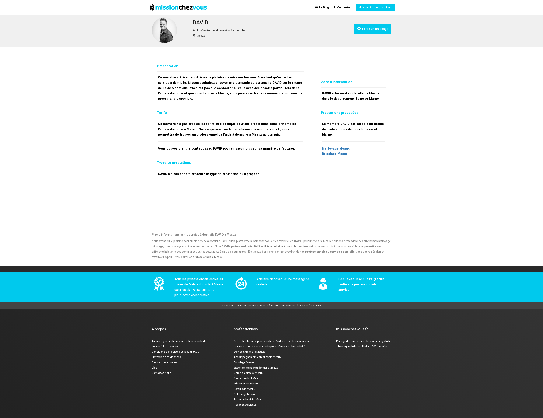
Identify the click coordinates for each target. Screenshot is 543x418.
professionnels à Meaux (207, 257)
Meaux (201, 35)
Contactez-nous (161, 373)
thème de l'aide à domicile (280, 246)
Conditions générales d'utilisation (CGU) (176, 351)
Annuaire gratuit (161, 341)
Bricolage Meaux (335, 154)
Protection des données (166, 357)
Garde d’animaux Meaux (248, 373)
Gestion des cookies (164, 362)
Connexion (343, 7)
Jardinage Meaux (244, 388)
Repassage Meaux (245, 404)
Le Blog (323, 7)
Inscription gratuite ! (376, 7)
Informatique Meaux (246, 383)
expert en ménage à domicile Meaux (256, 367)
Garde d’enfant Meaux (247, 378)
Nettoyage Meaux (336, 148)
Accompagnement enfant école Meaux (257, 357)
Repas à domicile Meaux (249, 399)
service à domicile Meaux (249, 351)
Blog (154, 367)
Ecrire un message (374, 29)
